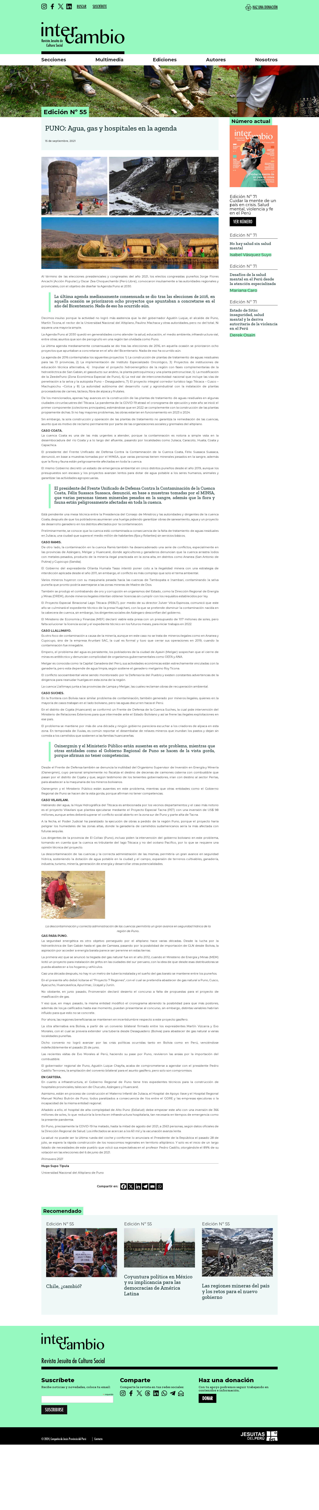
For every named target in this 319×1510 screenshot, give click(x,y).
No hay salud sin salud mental (250, 245)
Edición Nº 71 (243, 196)
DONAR (207, 1398)
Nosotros (266, 59)
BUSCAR (81, 6)
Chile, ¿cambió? (64, 1286)
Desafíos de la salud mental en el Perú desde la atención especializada (253, 279)
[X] (131, 1186)
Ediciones (165, 59)
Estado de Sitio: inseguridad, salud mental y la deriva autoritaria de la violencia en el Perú (253, 319)
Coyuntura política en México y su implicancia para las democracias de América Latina (158, 1285)
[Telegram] (145, 1186)
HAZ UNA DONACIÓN (265, 7)
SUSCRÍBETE (100, 6)
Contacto (98, 1439)
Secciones (53, 59)
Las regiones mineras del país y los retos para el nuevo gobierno (236, 1291)
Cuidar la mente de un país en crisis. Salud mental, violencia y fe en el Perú (253, 207)
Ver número (242, 221)
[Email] (152, 1186)
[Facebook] (123, 1186)
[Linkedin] (138, 1186)
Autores (216, 59)
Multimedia (109, 59)
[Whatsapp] (159, 1186)
